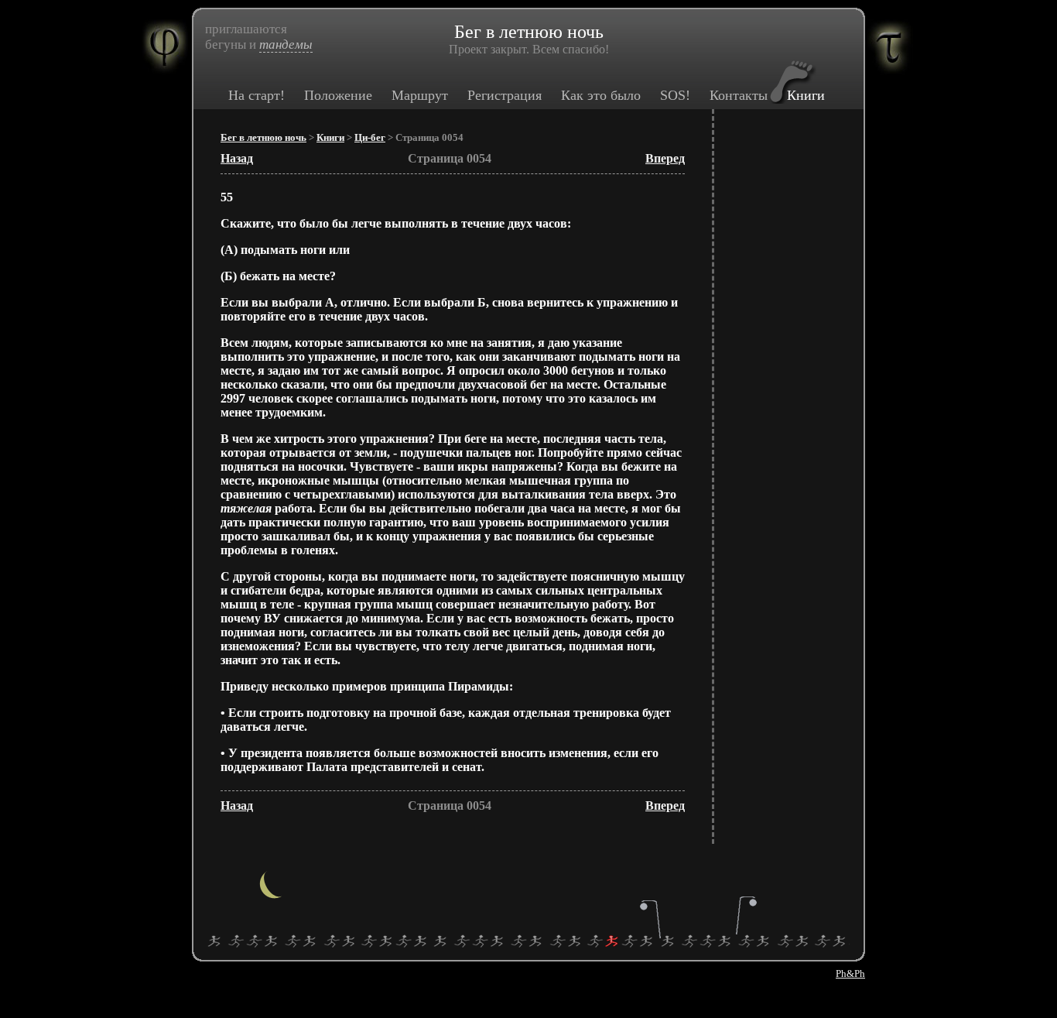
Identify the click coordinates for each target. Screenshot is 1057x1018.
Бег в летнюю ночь (263, 137)
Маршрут (420, 95)
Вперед (665, 158)
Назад (237, 158)
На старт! (256, 95)
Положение (338, 95)
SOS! (675, 95)
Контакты (739, 95)
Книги (806, 95)
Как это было (601, 95)
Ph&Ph (850, 973)
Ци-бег (369, 137)
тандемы (286, 44)
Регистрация (504, 95)
